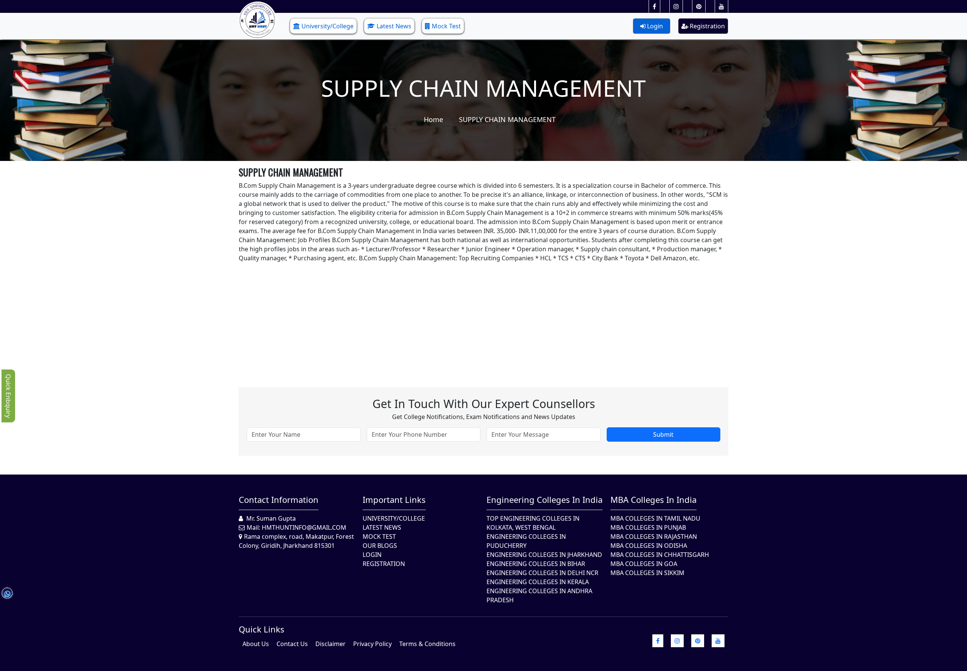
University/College (327, 26)
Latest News (394, 26)
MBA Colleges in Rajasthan (653, 536)
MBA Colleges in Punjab (648, 527)
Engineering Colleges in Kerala (538, 582)
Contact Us (292, 644)
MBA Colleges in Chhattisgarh (659, 554)
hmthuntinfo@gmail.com (304, 527)
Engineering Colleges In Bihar (536, 564)
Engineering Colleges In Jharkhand (544, 554)
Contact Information (278, 499)
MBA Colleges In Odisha (648, 545)
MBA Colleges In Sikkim (647, 573)
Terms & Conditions (427, 644)
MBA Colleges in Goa (643, 564)
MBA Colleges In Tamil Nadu (655, 518)
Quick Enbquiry (8, 396)
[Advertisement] (465, 315)
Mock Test (446, 26)
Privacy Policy (372, 644)
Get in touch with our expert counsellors (483, 403)
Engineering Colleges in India (544, 499)
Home (433, 119)
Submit (663, 434)
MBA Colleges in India (653, 499)
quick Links (261, 629)
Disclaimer (330, 644)
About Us (256, 644)
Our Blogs (380, 545)
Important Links (394, 499)
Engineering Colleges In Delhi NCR (542, 573)
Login (654, 26)
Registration (706, 26)
